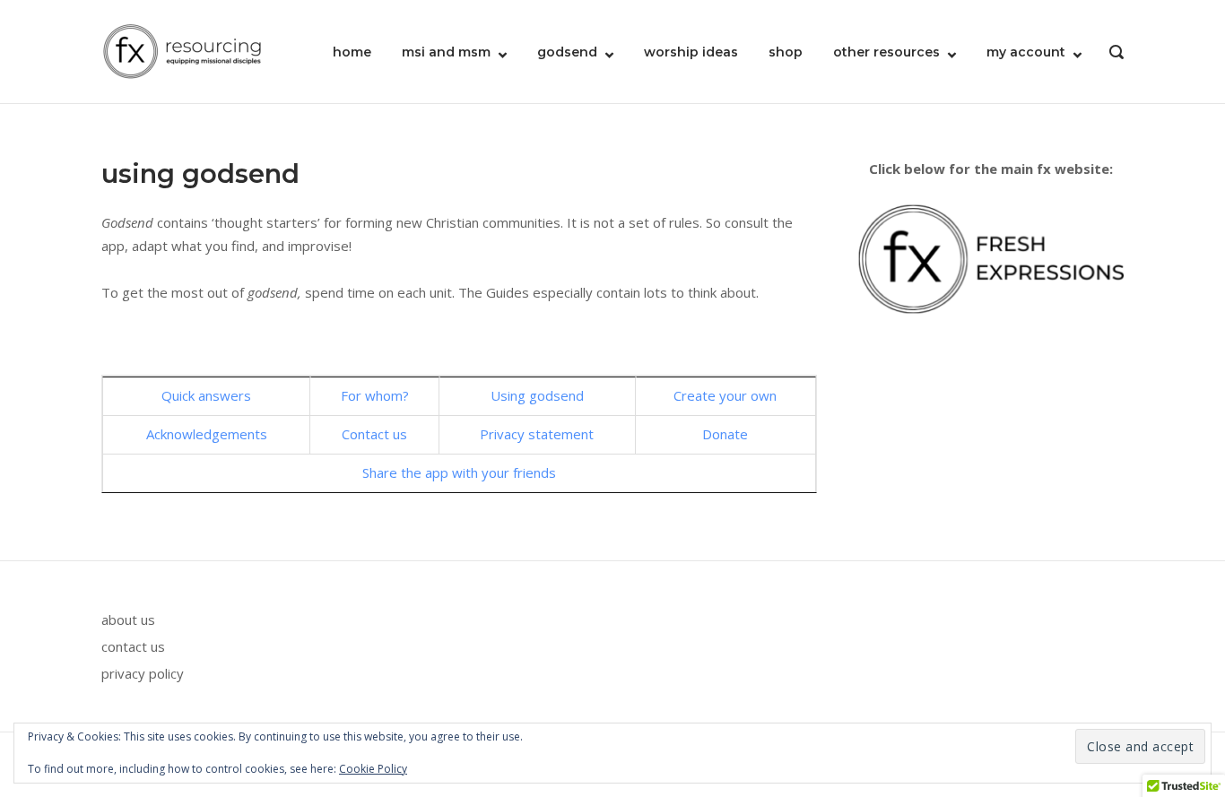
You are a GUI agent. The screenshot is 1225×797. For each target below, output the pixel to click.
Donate (725, 434)
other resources (886, 52)
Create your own (725, 395)
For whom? (375, 395)
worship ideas (691, 52)
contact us (133, 646)
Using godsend (537, 395)
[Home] (182, 50)
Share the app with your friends (459, 472)
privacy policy (142, 673)
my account (1025, 52)
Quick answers (206, 395)
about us (128, 619)
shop (786, 52)
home (352, 52)
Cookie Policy (373, 768)
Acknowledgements (206, 434)
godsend (567, 52)
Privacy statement (537, 434)
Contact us (374, 434)
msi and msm (446, 52)
